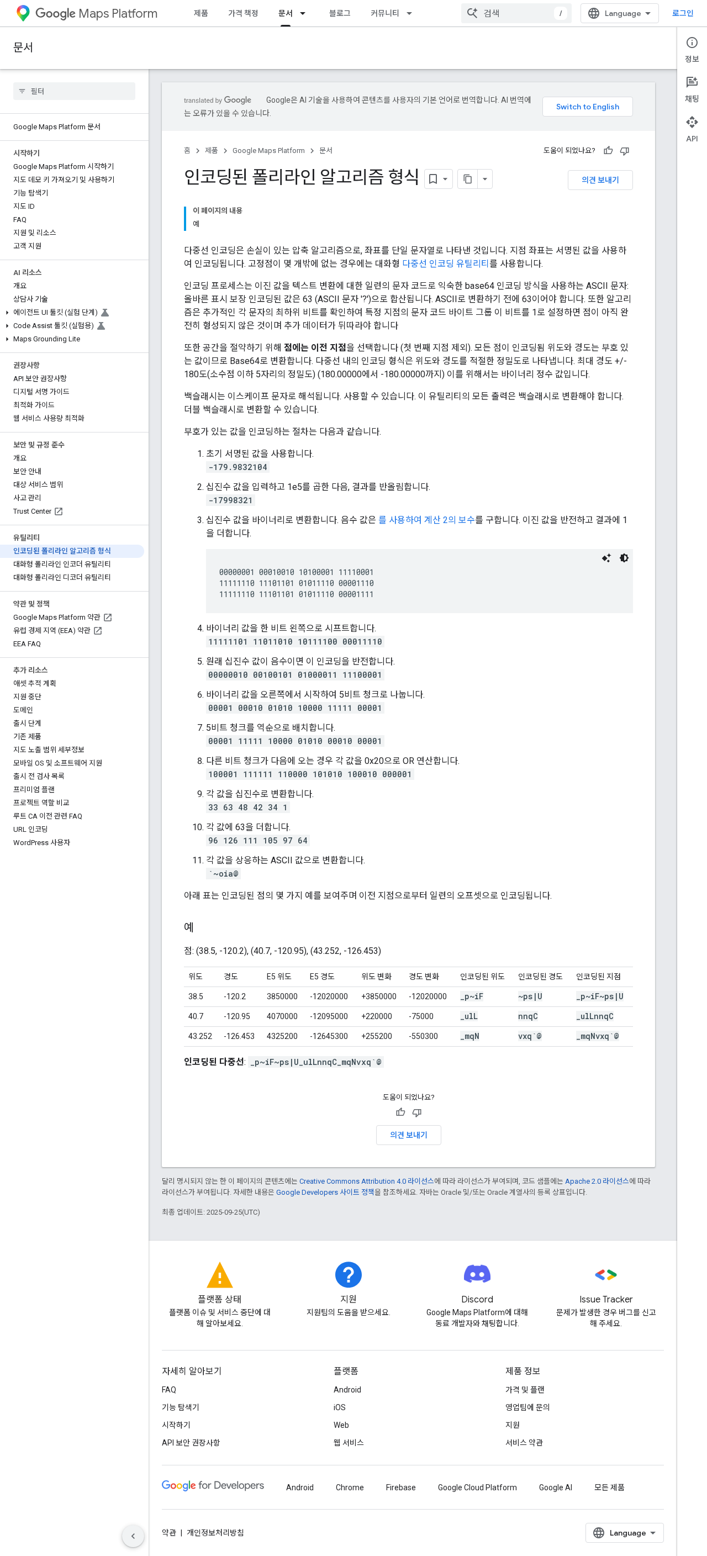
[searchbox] (74, 91)
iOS (340, 1407)
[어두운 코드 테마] (624, 558)
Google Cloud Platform (477, 1487)
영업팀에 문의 (527, 1407)
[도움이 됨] (608, 151)
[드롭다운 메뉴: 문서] (306, 13)
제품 (201, 13)
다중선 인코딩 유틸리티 (445, 264)
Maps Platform (117, 13)
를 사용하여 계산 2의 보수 (426, 520)
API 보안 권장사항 (191, 1442)
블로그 (340, 13)
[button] (72, 312)
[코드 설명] (606, 558)
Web (341, 1425)
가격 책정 (243, 13)
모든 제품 (609, 1487)
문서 (285, 13)
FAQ (169, 1389)
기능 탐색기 (180, 1407)
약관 (169, 1532)
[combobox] (516, 13)
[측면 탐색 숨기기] (133, 1536)
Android (347, 1389)
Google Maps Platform (269, 150)
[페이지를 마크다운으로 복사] (468, 179)
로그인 (683, 13)
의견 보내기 (600, 180)
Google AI (555, 1487)
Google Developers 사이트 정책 (325, 1192)
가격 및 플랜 (525, 1389)
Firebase (401, 1487)
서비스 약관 (524, 1442)
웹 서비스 (349, 1442)
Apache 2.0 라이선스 (597, 1181)
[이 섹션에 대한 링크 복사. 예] (205, 928)
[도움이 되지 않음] (624, 151)
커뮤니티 (385, 13)
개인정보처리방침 (215, 1532)
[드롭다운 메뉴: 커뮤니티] (412, 13)
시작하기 (176, 1425)
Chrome (350, 1487)
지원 (512, 1425)
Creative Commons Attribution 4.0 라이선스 (366, 1181)
